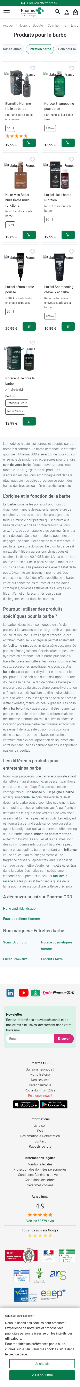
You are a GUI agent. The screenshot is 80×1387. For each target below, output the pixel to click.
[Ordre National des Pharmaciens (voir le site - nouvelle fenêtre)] (40, 1275)
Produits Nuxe (52, 959)
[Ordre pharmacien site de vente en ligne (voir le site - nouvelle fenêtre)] (67, 1255)
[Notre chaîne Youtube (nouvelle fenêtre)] (24, 993)
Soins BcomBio (15, 942)
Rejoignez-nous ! (40, 1096)
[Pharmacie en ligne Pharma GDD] (31, 12)
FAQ (40, 1131)
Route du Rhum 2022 (40, 1090)
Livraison (40, 1126)
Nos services (40, 1080)
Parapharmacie (40, 1085)
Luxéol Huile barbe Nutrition (57, 197)
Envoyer (64, 1039)
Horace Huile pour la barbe (20, 381)
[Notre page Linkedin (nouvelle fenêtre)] (10, 993)
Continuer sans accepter (19, 1315)
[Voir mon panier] (75, 12)
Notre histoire (40, 1074)
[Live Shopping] (35, 993)
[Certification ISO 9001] (21, 1255)
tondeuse (28, 797)
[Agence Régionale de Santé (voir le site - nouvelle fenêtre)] (58, 1275)
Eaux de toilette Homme (21, 919)
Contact (40, 1141)
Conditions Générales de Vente (40, 1175)
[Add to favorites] (32, 68)
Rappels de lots (40, 1146)
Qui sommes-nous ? (40, 1069)
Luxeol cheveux (15, 959)
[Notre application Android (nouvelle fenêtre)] (53, 1104)
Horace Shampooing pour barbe (59, 106)
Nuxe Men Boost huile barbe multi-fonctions (17, 200)
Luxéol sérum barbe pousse (19, 289)
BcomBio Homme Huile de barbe (18, 106)
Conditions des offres (40, 1180)
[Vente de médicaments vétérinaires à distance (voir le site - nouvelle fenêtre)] (22, 1275)
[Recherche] (57, 12)
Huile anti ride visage (19, 908)
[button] (6, 12)
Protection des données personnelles (40, 1169)
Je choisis (42, 1364)
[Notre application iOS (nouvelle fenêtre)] (26, 1104)
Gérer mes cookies (40, 1185)
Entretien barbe (40, 49)
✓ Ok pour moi (42, 1375)
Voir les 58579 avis (40, 1221)
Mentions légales (40, 1164)
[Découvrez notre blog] (58, 993)
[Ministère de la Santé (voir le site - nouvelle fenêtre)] (48, 1255)
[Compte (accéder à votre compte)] (66, 12)
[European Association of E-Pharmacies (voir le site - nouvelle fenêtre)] (53, 1294)
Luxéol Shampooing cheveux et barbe (58, 289)
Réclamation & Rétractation (40, 1136)
